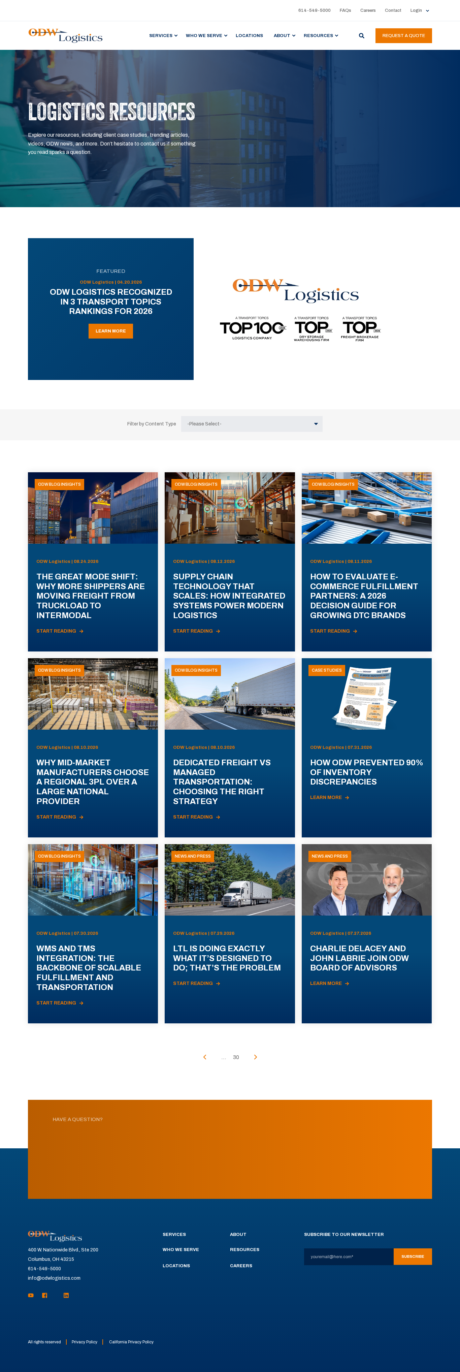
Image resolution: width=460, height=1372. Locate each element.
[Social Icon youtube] (33, 1295)
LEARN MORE (111, 331)
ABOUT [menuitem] (282, 35)
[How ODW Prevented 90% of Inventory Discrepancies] (367, 747)
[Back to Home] (65, 35)
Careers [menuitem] (368, 10)
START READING (56, 631)
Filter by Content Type (151, 423)
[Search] (362, 35)
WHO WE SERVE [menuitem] (204, 35)
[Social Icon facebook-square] (45, 1295)
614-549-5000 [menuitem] (314, 10)
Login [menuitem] (416, 10)
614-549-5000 (44, 1268)
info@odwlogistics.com (54, 1278)
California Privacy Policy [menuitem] (131, 1342)
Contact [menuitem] (393, 10)
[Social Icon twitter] (56, 1295)
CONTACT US (230, 1173)
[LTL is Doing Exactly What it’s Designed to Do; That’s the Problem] (230, 933)
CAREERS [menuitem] (241, 1266)
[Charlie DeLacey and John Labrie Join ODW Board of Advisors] (367, 933)
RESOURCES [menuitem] (318, 35)
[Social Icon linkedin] (64, 1295)
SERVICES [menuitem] (160, 35)
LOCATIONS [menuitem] (249, 35)
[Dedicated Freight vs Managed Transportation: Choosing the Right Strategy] (230, 747)
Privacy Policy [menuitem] (84, 1342)
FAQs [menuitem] (345, 10)
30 (236, 1057)
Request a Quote (404, 35)
